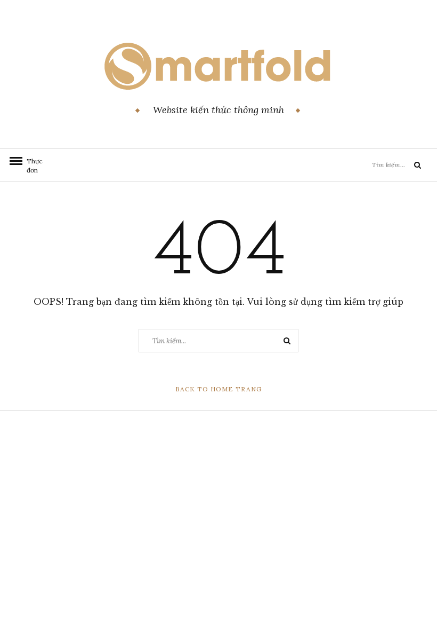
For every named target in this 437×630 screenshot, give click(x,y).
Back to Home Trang (218, 389)
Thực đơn (32, 165)
